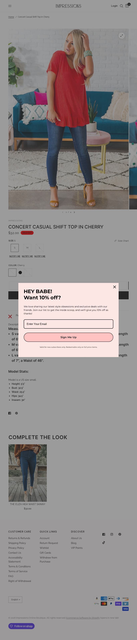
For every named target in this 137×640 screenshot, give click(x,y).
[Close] (115, 287)
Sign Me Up (68, 337)
